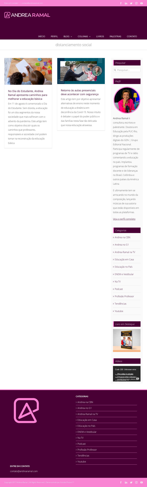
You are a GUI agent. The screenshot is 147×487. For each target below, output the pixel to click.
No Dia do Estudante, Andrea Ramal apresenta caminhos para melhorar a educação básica (27, 95)
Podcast (119, 289)
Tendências (120, 303)
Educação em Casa (124, 259)
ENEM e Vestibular (124, 274)
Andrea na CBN (122, 237)
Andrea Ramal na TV (125, 252)
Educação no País (123, 266)
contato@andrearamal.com (32, 3)
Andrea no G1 (122, 244)
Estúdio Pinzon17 (67, 482)
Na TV (118, 281)
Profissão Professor (124, 296)
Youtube (119, 311)
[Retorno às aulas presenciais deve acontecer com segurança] (81, 71)
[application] (127, 373)
